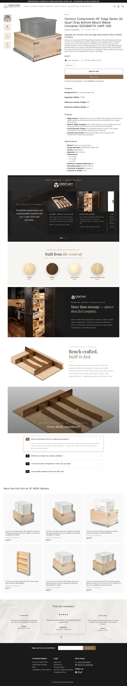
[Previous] (11, 213)
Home (26, 6)
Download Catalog (39, 665)
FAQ (34, 667)
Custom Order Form (40, 662)
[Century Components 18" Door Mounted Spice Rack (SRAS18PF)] (23, 567)
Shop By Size (86, 6)
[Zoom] (37, 40)
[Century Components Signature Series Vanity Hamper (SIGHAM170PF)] (104, 517)
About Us (57, 662)
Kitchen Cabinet (37, 6)
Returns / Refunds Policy (63, 670)
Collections (73, 6)
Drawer (49, 6)
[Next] (116, 213)
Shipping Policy (60, 672)
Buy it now (94, 77)
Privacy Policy (59, 667)
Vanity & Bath (60, 6)
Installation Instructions (41, 670)
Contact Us (58, 665)
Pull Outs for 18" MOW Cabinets (32, 488)
